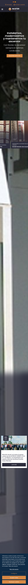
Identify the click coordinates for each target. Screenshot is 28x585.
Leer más (15, 463)
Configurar (14, 573)
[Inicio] (14, 9)
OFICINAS (9, 4)
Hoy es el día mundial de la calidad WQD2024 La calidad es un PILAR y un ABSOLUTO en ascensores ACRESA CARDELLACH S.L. (15, 457)
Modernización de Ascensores (11, 147)
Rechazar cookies (14, 582)
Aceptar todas (14, 577)
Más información (14, 569)
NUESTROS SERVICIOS (14, 55)
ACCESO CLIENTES (20, 4)
